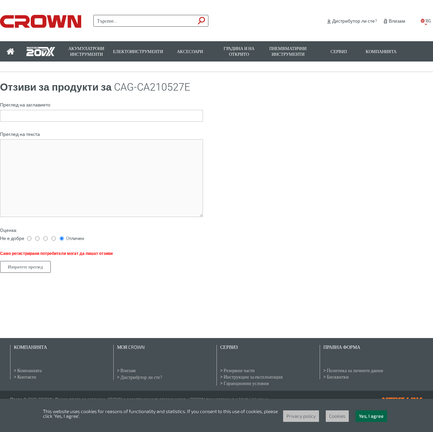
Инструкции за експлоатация (253, 377)
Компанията (381, 51)
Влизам (397, 21)
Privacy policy (301, 416)
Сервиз (339, 51)
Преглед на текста (20, 134)
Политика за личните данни (355, 370)
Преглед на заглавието (25, 104)
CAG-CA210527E (152, 87)
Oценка (8, 230)
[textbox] (144, 21)
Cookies (337, 416)
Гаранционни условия (246, 383)
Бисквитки (338, 377)
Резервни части (239, 370)
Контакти (26, 377)
